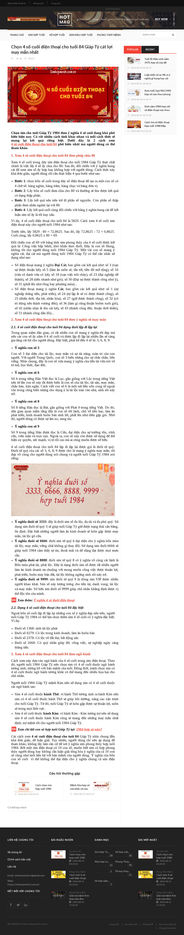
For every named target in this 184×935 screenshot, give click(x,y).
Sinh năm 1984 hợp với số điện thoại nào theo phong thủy (157, 110)
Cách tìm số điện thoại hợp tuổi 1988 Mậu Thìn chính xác (156, 126)
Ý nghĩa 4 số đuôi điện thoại (54, 600)
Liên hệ (12, 866)
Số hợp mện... (103, 882)
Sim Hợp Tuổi (36, 34)
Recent (150, 49)
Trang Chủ (17, 34)
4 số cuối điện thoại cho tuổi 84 (34, 144)
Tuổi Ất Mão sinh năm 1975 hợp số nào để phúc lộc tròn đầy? (156, 63)
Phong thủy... (123, 873)
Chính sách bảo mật (19, 859)
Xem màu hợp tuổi (81, 34)
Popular (132, 49)
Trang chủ (55, 3)
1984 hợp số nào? (89, 729)
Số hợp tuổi (38, 3)
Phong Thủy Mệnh (109, 34)
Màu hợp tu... (103, 863)
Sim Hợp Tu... (103, 853)
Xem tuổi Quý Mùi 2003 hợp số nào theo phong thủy (157, 94)
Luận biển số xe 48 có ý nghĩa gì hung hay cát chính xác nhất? (157, 78)
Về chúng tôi (15, 852)
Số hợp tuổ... (123, 853)
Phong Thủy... (123, 863)
